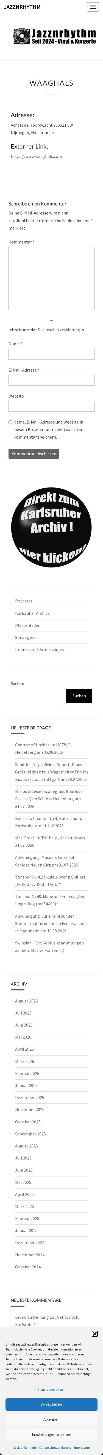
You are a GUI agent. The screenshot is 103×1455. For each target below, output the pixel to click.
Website (16, 396)
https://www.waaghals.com (36, 156)
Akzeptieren (51, 1404)
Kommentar (22, 242)
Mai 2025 (23, 1182)
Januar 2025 (26, 1230)
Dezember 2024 (29, 1242)
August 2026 (26, 1001)
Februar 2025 (27, 1218)
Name (16, 343)
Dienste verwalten (50, 1389)
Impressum (82, 1447)
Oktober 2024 (28, 1266)
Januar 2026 (26, 1085)
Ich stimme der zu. (47, 329)
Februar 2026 (27, 1073)
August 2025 (26, 1146)
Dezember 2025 (29, 1097)
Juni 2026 (24, 1025)
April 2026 (24, 1049)
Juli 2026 (23, 1013)
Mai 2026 (23, 1037)
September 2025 (30, 1134)
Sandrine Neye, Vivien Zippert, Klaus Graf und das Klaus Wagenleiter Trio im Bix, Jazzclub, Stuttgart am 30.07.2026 (51, 772)
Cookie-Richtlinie (25, 1447)
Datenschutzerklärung (55, 1447)
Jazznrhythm (22, 6)
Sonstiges (24, 637)
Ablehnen (51, 1419)
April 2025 (24, 1194)
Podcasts (23, 601)
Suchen (17, 683)
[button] (95, 1334)
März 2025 (24, 1206)
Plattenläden (27, 625)
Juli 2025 (23, 1158)
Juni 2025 (24, 1170)
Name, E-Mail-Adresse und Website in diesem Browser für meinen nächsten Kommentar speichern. (48, 429)
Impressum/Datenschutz (38, 649)
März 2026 (24, 1061)
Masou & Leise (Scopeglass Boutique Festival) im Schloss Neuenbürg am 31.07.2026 (49, 799)
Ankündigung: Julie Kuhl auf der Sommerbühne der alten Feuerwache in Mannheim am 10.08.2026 (49, 923)
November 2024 (29, 1254)
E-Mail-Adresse (24, 370)
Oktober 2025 (28, 1121)
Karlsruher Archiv (31, 613)
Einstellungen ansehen (51, 1434)
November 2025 (29, 1109)
